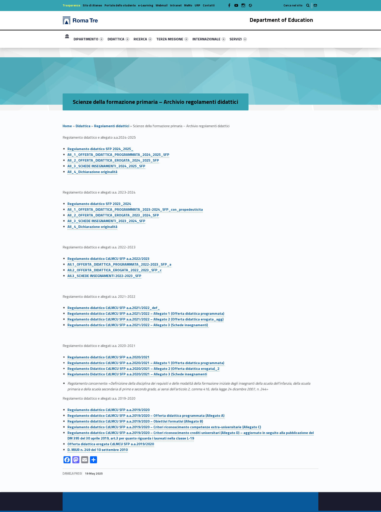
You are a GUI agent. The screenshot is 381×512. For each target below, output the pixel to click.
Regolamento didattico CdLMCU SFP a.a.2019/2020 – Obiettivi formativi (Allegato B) (135, 421)
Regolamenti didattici (111, 125)
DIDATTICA (116, 39)
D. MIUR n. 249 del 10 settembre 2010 (97, 449)
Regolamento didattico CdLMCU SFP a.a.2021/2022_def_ (113, 307)
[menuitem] (67, 39)
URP (197, 5)
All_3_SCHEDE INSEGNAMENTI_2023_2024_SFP (106, 220)
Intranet (176, 5)
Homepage (67, 38)
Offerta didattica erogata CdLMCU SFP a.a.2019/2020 (110, 444)
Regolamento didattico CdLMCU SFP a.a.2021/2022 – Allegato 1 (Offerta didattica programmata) (145, 313)
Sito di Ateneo (92, 5)
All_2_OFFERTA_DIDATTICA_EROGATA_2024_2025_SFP (113, 160)
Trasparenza (71, 5)
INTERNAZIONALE (206, 39)
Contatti (209, 5)
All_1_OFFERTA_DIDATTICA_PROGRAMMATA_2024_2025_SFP (118, 154)
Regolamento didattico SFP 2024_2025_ (100, 148)
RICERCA (140, 39)
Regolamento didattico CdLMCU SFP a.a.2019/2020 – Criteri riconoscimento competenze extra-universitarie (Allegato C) (164, 427)
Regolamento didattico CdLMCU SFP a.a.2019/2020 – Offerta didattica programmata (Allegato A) (145, 415)
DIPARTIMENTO (86, 39)
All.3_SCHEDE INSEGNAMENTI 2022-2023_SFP (104, 275)
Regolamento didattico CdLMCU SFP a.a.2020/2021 (108, 357)
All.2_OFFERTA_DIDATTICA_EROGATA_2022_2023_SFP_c (114, 270)
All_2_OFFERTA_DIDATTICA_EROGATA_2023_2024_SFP (113, 215)
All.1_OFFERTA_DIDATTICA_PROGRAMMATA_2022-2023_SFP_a (119, 264)
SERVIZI (236, 39)
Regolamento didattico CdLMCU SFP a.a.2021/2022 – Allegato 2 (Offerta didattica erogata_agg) (145, 319)
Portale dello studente (120, 5)
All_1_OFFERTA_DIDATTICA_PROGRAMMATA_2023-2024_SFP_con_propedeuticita (135, 209)
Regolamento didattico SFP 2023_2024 (99, 203)
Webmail (162, 5)
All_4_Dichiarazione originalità (92, 171)
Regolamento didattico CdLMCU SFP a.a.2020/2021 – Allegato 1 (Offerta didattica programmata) (145, 362)
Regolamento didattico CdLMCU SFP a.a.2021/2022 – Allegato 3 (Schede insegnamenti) (138, 325)
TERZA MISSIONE (169, 39)
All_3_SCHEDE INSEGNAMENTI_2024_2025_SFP (106, 166)
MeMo (188, 5)
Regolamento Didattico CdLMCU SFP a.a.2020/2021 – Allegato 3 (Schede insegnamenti (137, 374)
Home (67, 125)
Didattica (83, 125)
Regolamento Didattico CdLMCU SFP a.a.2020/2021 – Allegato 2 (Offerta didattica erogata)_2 (143, 368)
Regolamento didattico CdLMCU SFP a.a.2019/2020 (108, 409)
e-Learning (145, 5)
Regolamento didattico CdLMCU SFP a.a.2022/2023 (108, 258)
